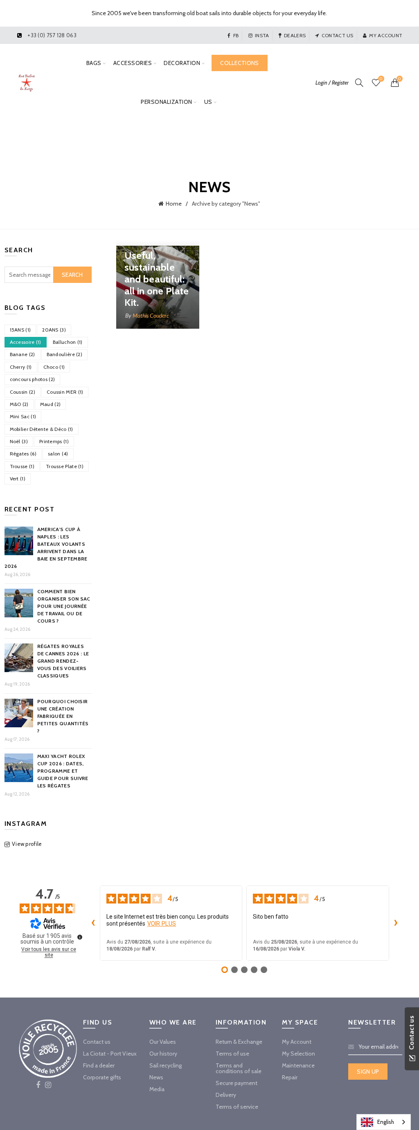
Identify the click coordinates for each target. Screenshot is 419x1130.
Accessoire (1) (25, 342)
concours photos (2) (32, 379)
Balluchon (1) (68, 342)
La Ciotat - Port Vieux (110, 1053)
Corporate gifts (102, 1077)
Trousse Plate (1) (64, 466)
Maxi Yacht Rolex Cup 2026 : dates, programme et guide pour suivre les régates (62, 771)
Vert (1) (17, 478)
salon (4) (58, 454)
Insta (262, 35)
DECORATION (182, 63)
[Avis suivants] (395, 923)
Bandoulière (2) (65, 354)
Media (156, 1089)
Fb (236, 35)
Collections (239, 63)
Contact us (337, 35)
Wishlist (381, 78)
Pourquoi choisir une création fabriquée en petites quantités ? (63, 716)
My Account (296, 1041)
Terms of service (237, 1106)
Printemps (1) (54, 441)
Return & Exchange (239, 1041)
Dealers (295, 35)
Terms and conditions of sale (238, 1068)
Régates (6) (23, 454)
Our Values (162, 1041)
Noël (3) (19, 441)
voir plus (161, 923)
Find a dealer (99, 1065)
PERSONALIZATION (166, 101)
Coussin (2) (22, 392)
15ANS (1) (20, 330)
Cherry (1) (21, 367)
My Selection (298, 1053)
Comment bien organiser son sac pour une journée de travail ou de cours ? (63, 606)
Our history (163, 1053)
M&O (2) (19, 404)
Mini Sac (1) (23, 416)
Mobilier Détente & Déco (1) (41, 429)
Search (72, 274)
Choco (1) (54, 367)
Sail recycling (165, 1065)
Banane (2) (22, 354)
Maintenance (298, 1065)
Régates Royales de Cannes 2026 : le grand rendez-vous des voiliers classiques (63, 661)
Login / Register (332, 82)
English (385, 1122)
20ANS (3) (54, 330)
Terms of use (232, 1053)
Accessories (132, 63)
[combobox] (383, 1122)
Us (208, 101)
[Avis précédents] (93, 923)
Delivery (226, 1095)
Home (174, 203)
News (156, 1077)
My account (385, 35)
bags (93, 63)
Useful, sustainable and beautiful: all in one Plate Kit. (156, 278)
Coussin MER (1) (65, 392)
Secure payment (236, 1083)
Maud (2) (50, 404)
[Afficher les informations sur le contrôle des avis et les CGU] (80, 937)
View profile (27, 844)
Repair (289, 1077)
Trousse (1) (22, 466)
